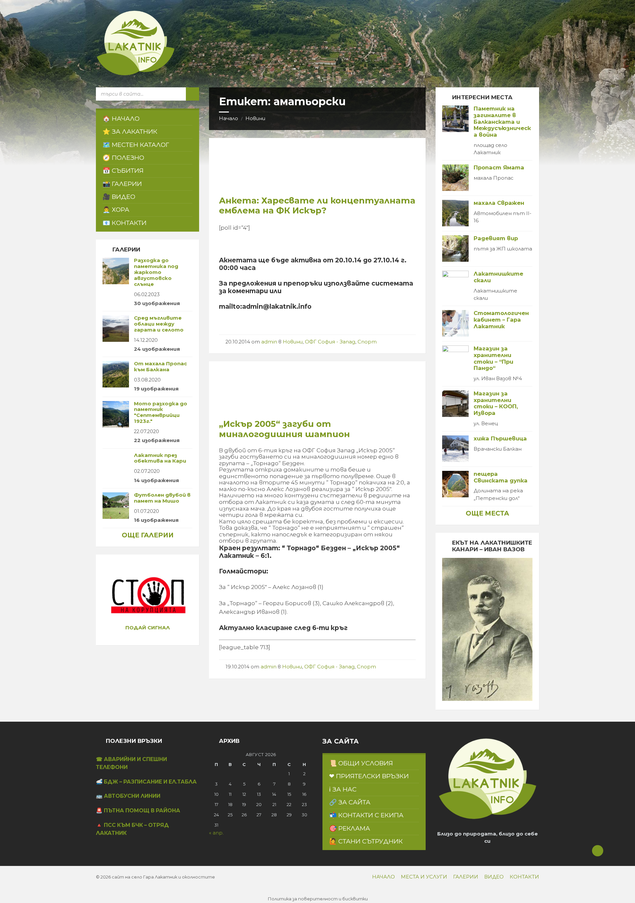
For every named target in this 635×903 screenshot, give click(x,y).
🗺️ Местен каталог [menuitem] (136, 145)
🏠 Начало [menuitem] (121, 118)
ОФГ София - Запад (330, 342)
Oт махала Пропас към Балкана (160, 367)
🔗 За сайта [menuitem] (349, 802)
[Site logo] (135, 74)
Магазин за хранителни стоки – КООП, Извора (496, 403)
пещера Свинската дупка (501, 477)
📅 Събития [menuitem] (123, 170)
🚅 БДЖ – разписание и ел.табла (146, 782)
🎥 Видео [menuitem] (119, 197)
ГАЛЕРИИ (465, 877)
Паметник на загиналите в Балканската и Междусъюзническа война (502, 121)
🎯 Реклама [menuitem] (349, 828)
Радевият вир (496, 238)
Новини (255, 118)
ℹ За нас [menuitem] (343, 789)
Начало (228, 118)
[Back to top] (597, 850)
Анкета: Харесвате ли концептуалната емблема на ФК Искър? (317, 205)
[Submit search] (192, 94)
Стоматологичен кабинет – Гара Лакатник (501, 319)
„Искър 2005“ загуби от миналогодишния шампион (284, 429)
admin (269, 342)
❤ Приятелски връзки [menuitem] (369, 776)
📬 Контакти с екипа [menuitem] (366, 815)
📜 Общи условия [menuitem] (361, 763)
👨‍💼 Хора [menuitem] (116, 209)
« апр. (216, 833)
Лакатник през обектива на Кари (160, 458)
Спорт (367, 342)
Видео (494, 877)
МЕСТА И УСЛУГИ (424, 877)
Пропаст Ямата (499, 167)
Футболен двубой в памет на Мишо (162, 498)
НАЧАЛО (383, 877)
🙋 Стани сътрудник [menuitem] (366, 841)
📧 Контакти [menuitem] (125, 223)
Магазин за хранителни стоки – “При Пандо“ (493, 358)
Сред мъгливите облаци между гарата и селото (159, 324)
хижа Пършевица (500, 438)
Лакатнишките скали (498, 277)
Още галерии (148, 535)
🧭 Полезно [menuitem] (123, 157)
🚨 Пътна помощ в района (138, 810)
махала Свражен (499, 203)
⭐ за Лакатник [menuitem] (130, 131)
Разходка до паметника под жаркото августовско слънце (156, 272)
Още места (487, 513)
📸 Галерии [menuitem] (122, 184)
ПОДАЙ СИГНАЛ (147, 628)
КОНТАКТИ (524, 877)
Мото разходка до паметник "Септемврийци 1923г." (160, 413)
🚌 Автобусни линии (128, 796)
